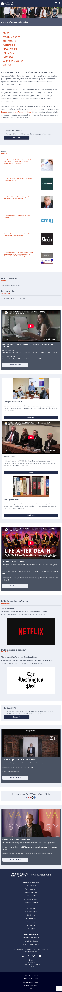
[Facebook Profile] (28, 956)
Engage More (31, 417)
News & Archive (10, 49)
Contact (7, 65)
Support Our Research (13, 61)
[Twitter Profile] (33, 956)
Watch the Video (15, 365)
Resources (8, 57)
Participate (8, 53)
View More (31, 472)
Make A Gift (16, 137)
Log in (32, 966)
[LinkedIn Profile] (22, 956)
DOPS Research (10, 41)
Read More (31, 515)
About (6, 33)
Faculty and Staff (11, 37)
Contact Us (16, 717)
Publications (9, 45)
